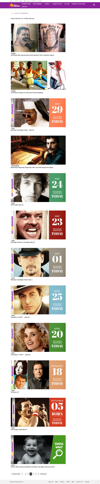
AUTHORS (39, 1)
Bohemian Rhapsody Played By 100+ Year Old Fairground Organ (32, 167)
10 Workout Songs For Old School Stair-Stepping (27, 92)
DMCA (28, 1)
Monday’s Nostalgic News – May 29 (22, 130)
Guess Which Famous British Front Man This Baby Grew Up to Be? (33, 467)
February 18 (15, 392)
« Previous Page (16, 474)
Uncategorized (15, 165)
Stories (13, 53)
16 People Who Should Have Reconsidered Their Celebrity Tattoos (32, 55)
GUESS (12, 465)
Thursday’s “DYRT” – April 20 (20, 354)
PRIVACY (20, 1)
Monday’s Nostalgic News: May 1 (21, 280)
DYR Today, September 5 (19, 429)
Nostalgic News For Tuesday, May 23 (23, 242)
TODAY (12, 128)
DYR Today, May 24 (17, 205)
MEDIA (16, 1)
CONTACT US (33, 1)
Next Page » (43, 474)
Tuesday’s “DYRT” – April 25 (20, 317)
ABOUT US (12, 1)
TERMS (24, 1)
